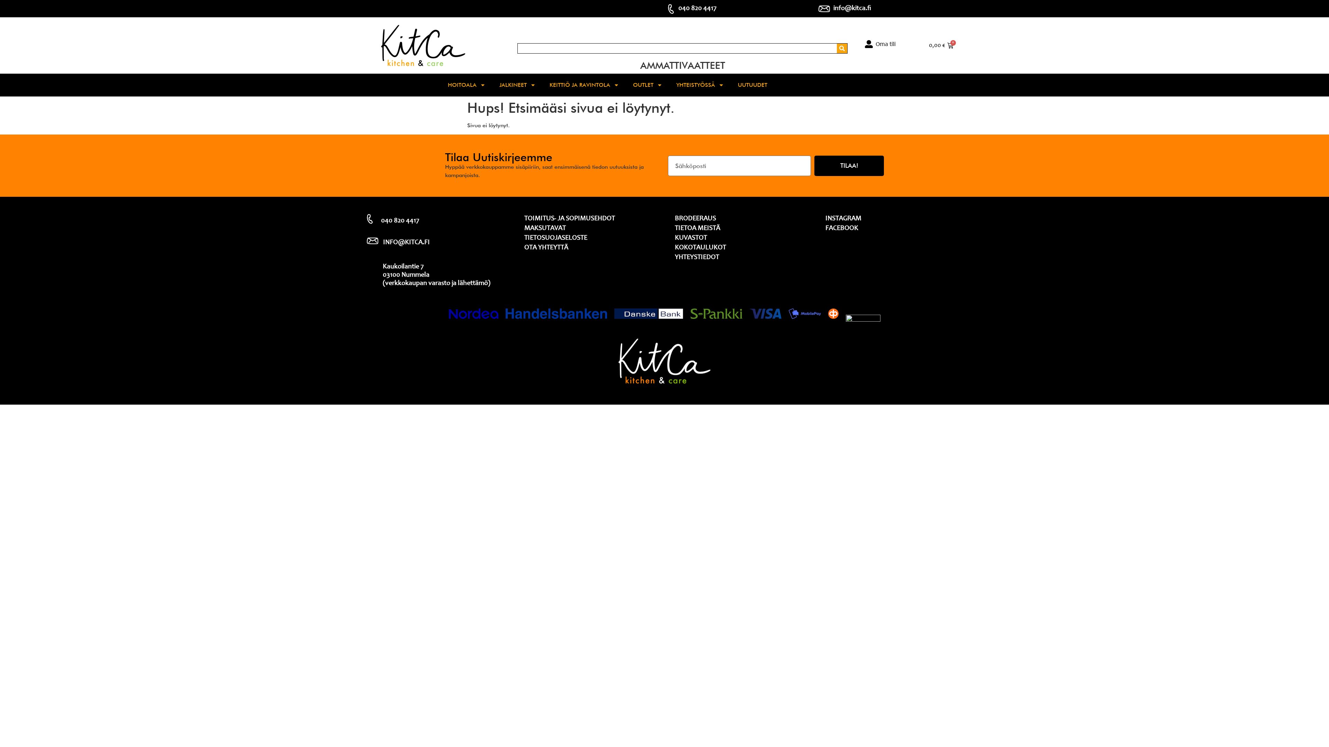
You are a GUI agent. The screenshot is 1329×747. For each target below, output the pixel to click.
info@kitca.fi (852, 8)
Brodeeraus (695, 218)
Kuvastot (691, 238)
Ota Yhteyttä (546, 248)
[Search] (842, 48)
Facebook (841, 228)
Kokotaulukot (700, 248)
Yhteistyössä (695, 85)
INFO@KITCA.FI (406, 242)
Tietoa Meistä (697, 228)
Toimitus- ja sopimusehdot (569, 218)
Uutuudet (752, 85)
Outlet (643, 85)
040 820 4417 (697, 8)
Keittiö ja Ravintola (580, 85)
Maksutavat (545, 228)
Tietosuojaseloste (555, 238)
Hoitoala (462, 85)
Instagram (843, 218)
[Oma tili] (869, 44)
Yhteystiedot (697, 257)
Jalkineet (513, 85)
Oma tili (886, 45)
